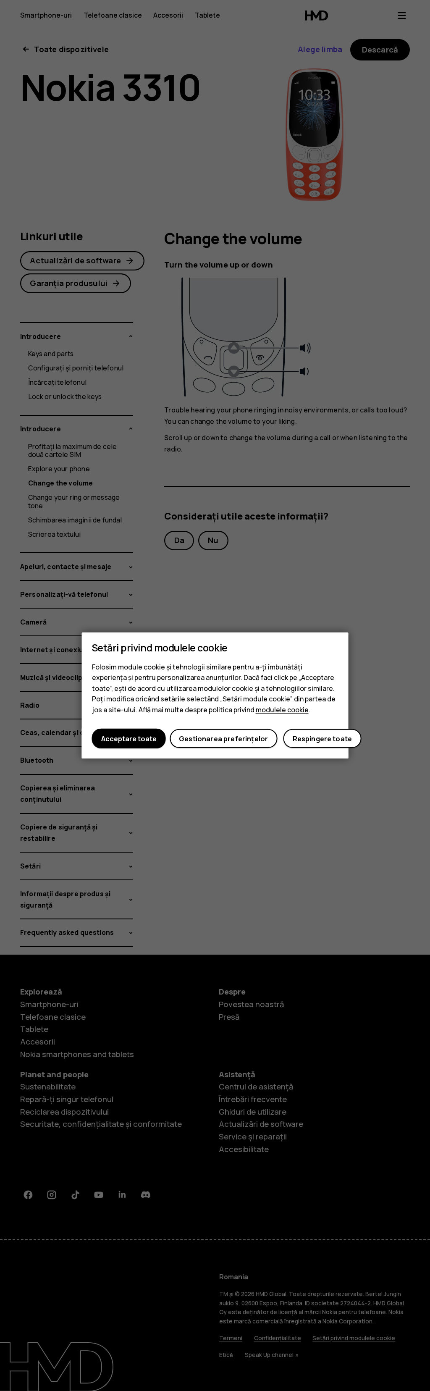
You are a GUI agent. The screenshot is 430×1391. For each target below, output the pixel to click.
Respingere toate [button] (322, 738)
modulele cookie (282, 709)
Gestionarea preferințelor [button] (223, 738)
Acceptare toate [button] (129, 738)
